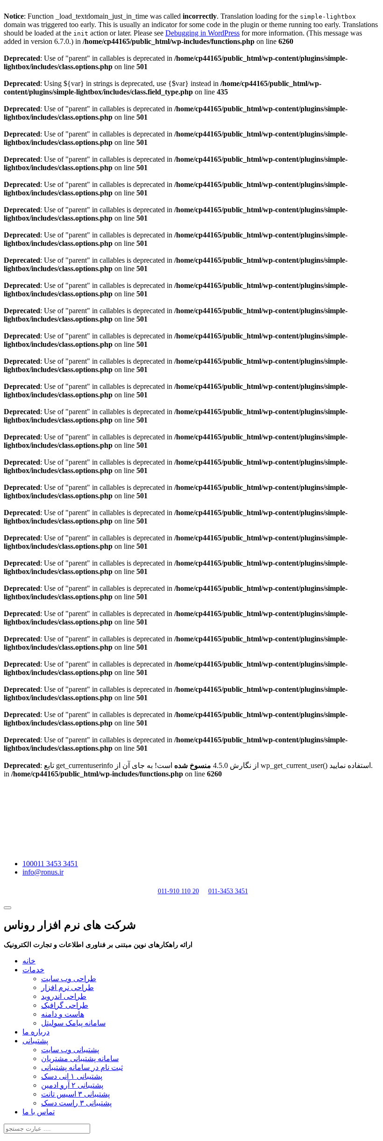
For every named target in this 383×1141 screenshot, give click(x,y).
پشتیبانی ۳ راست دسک (76, 1103)
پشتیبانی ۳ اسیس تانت (75, 1094)
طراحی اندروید (63, 996)
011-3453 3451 (228, 891)
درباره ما (36, 1032)
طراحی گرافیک (64, 1005)
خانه (28, 961)
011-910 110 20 (178, 891)
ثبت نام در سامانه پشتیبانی (82, 1067)
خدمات (33, 970)
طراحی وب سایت (68, 979)
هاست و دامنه (62, 1014)
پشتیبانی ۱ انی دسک (71, 1076)
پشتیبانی (35, 1041)
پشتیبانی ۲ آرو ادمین (72, 1085)
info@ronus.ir (43, 872)
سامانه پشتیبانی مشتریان (80, 1058)
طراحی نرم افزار (67, 987)
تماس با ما (38, 1112)
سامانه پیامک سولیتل (73, 1023)
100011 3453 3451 (50, 864)
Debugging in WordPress (202, 33)
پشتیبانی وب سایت (70, 1050)
